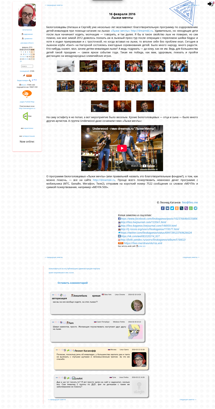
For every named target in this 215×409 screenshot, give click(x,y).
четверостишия (28, 136)
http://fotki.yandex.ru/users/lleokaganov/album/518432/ (153, 239)
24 (25, 59)
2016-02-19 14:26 (134, 294)
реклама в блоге (27, 43)
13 (31, 54)
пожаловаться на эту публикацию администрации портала (74, 268)
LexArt (78, 378)
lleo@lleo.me (190, 202)
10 (25, 54)
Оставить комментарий (73, 282)
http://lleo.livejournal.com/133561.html (143, 222)
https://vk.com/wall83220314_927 (140, 236)
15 (21, 57)
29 (21, 61)
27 (31, 59)
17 (25, 57)
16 (23, 57)
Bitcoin (23, 85)
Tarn (71, 323)
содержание (28, 34)
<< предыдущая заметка (54, 5)
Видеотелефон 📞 (24, 80)
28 (34, 59)
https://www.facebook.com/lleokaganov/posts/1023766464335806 (159, 218)
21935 (32, 71)
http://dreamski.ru (104, 180)
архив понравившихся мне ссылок (61, 273)
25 (27, 59)
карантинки (28, 128)
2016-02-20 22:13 (134, 322)
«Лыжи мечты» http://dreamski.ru (132, 30)
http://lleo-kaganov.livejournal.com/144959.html (149, 225)
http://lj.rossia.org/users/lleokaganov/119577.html (150, 229)
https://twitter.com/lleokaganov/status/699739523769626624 (156, 232)
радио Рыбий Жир (27, 102)
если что (141, 246)
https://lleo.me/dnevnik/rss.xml (143, 243)
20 (31, 57)
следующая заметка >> (191, 5)
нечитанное (27, 30)
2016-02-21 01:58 (138, 349)
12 (29, 54)
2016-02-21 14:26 (138, 377)
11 (27, 54)
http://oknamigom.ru (27, 108)
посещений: (24, 71)
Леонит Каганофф (85, 351)
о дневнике (27, 38)
